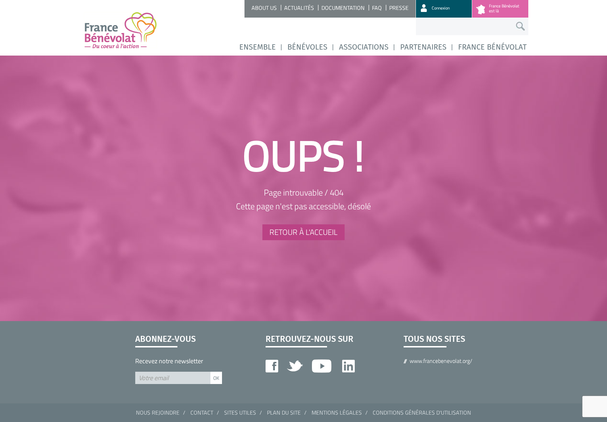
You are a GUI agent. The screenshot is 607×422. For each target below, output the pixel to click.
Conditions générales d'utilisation (422, 412)
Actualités (299, 8)
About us (264, 8)
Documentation (343, 8)
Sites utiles (240, 412)
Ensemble (257, 47)
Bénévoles (307, 47)
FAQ (377, 8)
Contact (201, 412)
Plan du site (284, 412)
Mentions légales (337, 412)
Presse (399, 8)
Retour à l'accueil (303, 232)
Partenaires (423, 47)
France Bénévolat (492, 47)
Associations (364, 47)
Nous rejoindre (158, 412)
